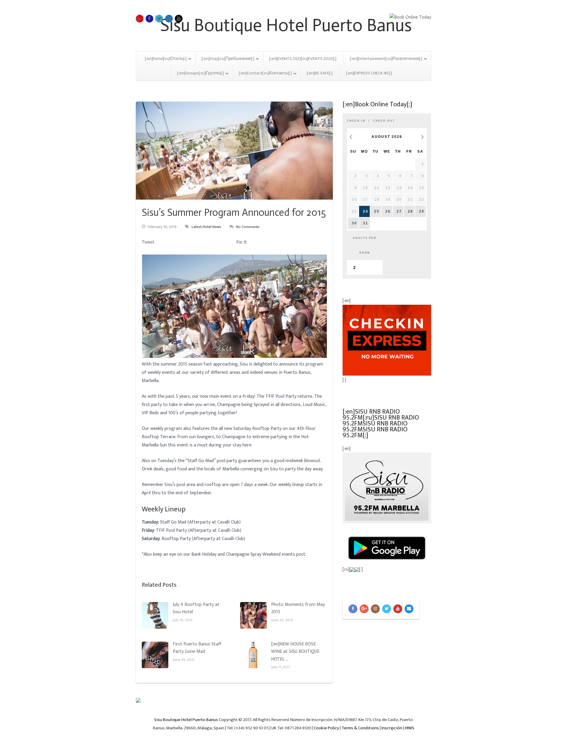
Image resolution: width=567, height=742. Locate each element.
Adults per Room (365, 245)
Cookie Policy (326, 728)
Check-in (356, 120)
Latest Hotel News (206, 227)
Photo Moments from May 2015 (298, 608)
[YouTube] (397, 608)
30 (354, 223)
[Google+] (364, 608)
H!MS (409, 728)
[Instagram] (375, 608)
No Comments (248, 227)
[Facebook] (352, 608)
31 (365, 223)
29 (421, 211)
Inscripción (392, 728)
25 (376, 211)
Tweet (148, 242)
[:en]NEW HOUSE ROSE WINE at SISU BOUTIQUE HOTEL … (295, 651)
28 (410, 211)
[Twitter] (386, 608)
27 (399, 211)
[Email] (409, 608)
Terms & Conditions (360, 728)
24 (365, 211)
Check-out (384, 120)
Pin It (241, 242)
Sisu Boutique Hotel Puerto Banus (186, 719)
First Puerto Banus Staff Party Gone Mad (197, 648)
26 (388, 211)
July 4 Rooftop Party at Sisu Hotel (196, 608)
